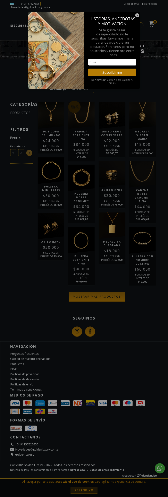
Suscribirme (112, 72)
